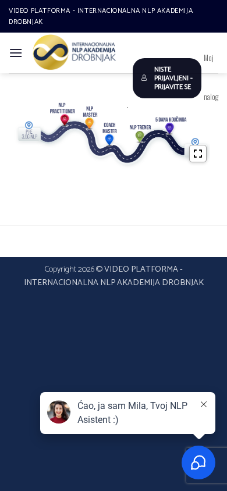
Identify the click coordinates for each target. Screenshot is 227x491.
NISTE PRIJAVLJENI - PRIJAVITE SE (173, 78)
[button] (16, 52)
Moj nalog (211, 77)
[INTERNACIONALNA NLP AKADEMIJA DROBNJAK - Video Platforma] (74, 53)
